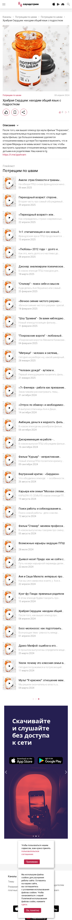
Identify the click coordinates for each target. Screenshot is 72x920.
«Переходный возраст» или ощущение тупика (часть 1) (36, 216)
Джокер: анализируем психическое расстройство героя (41, 268)
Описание (9, 125)
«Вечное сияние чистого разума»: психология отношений (39, 303)
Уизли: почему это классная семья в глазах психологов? (41, 664)
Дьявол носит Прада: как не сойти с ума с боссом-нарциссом (41, 561)
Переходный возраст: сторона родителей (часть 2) (37, 199)
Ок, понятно (32, 910)
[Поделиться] (23, 112)
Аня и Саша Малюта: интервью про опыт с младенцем (40, 578)
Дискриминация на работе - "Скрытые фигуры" (36, 441)
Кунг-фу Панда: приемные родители (41, 593)
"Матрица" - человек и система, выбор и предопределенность (38, 354)
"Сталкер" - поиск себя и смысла (39, 283)
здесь (24, 904)
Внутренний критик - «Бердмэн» (39, 474)
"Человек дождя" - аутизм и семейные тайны (36, 372)
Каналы (7, 17)
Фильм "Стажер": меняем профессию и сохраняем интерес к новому (42, 527)
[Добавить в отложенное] (14, 112)
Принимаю (32, 861)
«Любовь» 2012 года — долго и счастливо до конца (38, 251)
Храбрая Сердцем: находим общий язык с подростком (40, 613)
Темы (11, 881)
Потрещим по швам (26, 17)
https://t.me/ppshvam (14, 154)
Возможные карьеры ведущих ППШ (42, 543)
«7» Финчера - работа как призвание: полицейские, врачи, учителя (42, 389)
